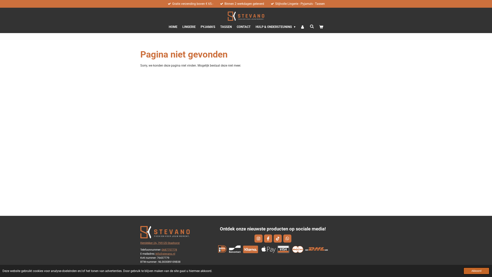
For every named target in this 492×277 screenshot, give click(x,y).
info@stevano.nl (165, 253)
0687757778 (169, 249)
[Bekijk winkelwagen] (321, 27)
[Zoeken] (312, 26)
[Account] (302, 27)
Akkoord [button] (476, 271)
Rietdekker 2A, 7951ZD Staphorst (160, 242)
